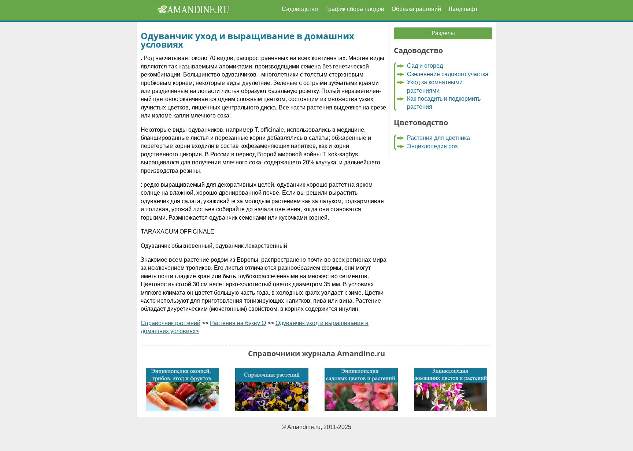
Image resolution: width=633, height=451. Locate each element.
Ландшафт (463, 9)
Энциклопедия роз (432, 146)
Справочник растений (170, 323)
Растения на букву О (238, 323)
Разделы (443, 33)
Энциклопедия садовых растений (361, 389)
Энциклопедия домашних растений (450, 389)
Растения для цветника (438, 138)
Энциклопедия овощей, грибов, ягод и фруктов (182, 389)
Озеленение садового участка (447, 74)
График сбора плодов (354, 9)
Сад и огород (425, 66)
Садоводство (300, 9)
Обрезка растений (416, 9)
